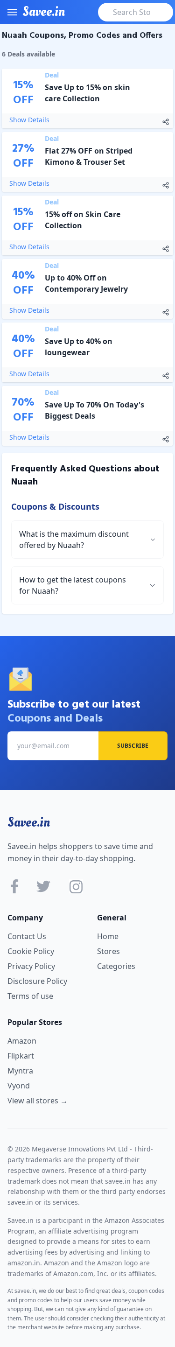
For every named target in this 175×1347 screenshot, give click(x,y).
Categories (116, 966)
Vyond (18, 1085)
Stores (108, 951)
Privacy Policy (31, 966)
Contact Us (26, 936)
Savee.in (28, 822)
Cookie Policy (30, 951)
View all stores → (37, 1100)
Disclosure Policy (37, 981)
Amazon (21, 1041)
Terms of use (30, 996)
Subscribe (132, 746)
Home (108, 936)
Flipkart (20, 1056)
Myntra (20, 1071)
